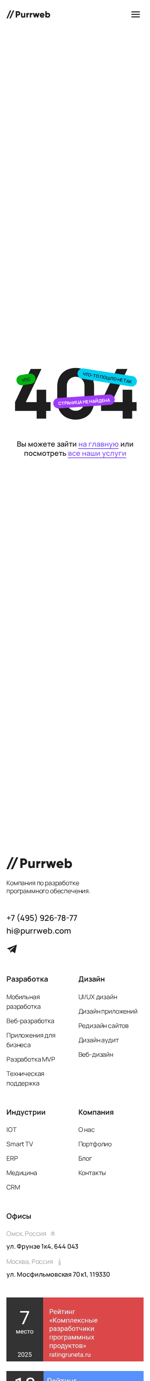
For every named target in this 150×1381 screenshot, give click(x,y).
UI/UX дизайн (97, 996)
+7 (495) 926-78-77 (41, 918)
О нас (86, 1129)
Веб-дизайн (95, 1054)
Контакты (92, 1172)
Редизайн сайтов (103, 1025)
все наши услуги (97, 453)
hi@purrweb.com (38, 931)
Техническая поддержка (25, 1078)
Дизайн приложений (108, 1011)
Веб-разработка (30, 1020)
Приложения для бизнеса (31, 1040)
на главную (98, 444)
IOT (11, 1129)
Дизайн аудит (98, 1040)
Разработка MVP (30, 1059)
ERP (12, 1158)
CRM (13, 1187)
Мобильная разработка (23, 1001)
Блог (85, 1158)
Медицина (21, 1172)
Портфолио (95, 1144)
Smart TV (19, 1144)
